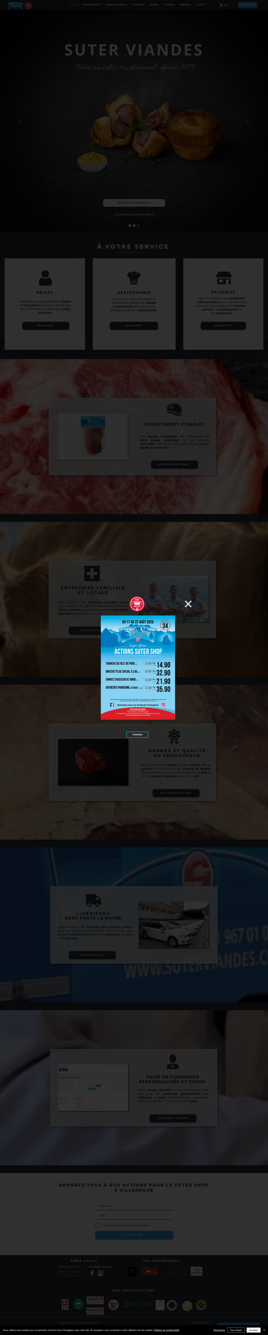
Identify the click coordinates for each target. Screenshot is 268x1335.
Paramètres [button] (219, 1330)
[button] (188, 603)
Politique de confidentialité (166, 1330)
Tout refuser (236, 1330)
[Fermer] (264, 1330)
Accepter (253, 1330)
